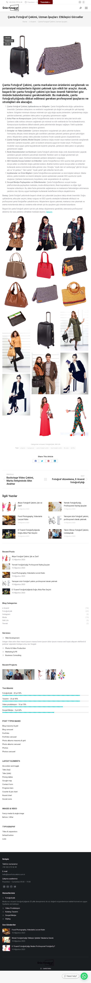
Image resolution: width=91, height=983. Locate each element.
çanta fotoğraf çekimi (42, 448)
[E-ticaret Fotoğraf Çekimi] (40, 674)
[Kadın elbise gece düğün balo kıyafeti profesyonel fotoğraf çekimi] (45, 416)
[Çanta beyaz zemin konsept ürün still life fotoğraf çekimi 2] (74, 294)
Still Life (7, 44)
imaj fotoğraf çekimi (56, 448)
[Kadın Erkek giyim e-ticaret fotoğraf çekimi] (45, 373)
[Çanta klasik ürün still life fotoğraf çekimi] (45, 265)
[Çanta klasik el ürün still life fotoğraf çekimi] (16, 265)
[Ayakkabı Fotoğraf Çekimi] (29, 674)
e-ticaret (7, 37)
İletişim (49, 212)
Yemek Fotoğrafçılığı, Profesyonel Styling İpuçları (75, 504)
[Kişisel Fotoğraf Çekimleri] (51, 674)
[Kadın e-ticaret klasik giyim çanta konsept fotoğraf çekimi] (16, 395)
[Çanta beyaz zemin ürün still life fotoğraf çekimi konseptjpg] (45, 294)
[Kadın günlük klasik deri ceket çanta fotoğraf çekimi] (16, 351)
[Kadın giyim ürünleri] (7, 674)
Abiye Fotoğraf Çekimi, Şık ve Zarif (30, 504)
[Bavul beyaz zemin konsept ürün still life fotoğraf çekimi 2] (45, 330)
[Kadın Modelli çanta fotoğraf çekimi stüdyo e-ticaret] (16, 233)
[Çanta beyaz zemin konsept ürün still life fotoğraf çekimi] (16, 294)
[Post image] (8, 506)
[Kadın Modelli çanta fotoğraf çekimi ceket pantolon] (45, 233)
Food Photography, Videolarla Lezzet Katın (30, 518)
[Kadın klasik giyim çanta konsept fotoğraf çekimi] (74, 373)
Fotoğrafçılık (9, 41)
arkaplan (22, 448)
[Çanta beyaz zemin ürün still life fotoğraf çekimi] (74, 265)
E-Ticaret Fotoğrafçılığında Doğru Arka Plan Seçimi (29, 531)
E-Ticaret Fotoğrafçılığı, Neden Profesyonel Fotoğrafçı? (33, 946)
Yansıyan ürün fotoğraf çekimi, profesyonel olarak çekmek (76, 518)
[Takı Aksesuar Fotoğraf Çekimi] (61, 674)
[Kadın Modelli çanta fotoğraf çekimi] (74, 233)
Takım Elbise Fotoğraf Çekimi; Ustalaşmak (76, 531)
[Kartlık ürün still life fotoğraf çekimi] (16, 319)
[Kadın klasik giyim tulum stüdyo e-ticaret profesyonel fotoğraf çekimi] (74, 416)
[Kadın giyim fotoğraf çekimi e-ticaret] (74, 330)
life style (66, 448)
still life (73, 448)
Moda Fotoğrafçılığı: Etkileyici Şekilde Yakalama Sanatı (32, 938)
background (30, 448)
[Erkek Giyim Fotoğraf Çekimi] (18, 674)
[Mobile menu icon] (86, 8)
